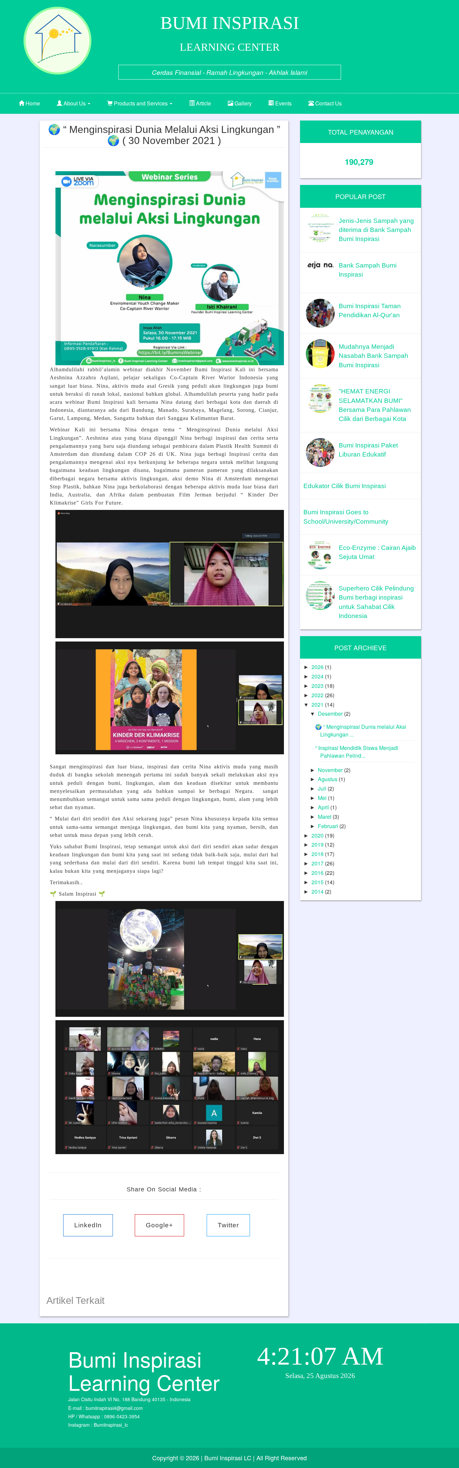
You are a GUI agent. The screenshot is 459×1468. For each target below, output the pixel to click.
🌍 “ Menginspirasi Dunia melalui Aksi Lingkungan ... (360, 730)
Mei (323, 798)
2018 (318, 854)
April (324, 807)
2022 (318, 695)
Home (32, 103)
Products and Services (141, 103)
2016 (318, 873)
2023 (318, 686)
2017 (318, 863)
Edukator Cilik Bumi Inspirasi (344, 485)
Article (203, 103)
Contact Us (328, 103)
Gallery (242, 103)
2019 (318, 844)
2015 (318, 882)
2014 (318, 891)
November (331, 770)
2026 (318, 667)
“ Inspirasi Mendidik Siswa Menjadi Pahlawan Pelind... (356, 751)
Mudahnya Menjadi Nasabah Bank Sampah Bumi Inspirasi (373, 356)
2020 (318, 835)
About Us (74, 103)
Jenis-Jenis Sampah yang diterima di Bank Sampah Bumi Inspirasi (376, 230)
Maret (325, 816)
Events (283, 103)
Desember (331, 713)
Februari (328, 826)
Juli (323, 788)
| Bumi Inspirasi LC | (228, 1457)
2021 (318, 704)
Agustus (328, 779)
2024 (318, 676)
